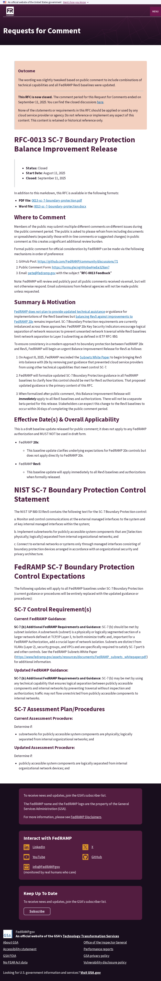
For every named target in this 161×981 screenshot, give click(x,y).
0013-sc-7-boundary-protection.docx (60, 206)
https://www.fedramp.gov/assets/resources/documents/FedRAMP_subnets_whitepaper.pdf (81, 657)
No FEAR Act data (15, 962)
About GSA (10, 942)
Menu (155, 11)
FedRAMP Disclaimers (86, 817)
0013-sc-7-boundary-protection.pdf (57, 200)
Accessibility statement (20, 949)
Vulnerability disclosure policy (105, 962)
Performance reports (98, 949)
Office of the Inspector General (105, 942)
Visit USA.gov (90, 972)
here (100, 102)
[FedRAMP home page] (10, 11)
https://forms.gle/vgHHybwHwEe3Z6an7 (80, 267)
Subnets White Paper (95, 357)
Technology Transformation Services (91, 936)
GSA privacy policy (96, 956)
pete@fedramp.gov (42, 273)
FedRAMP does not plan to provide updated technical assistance (59, 311)
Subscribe (37, 911)
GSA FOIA (9, 956)
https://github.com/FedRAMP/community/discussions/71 (78, 261)
